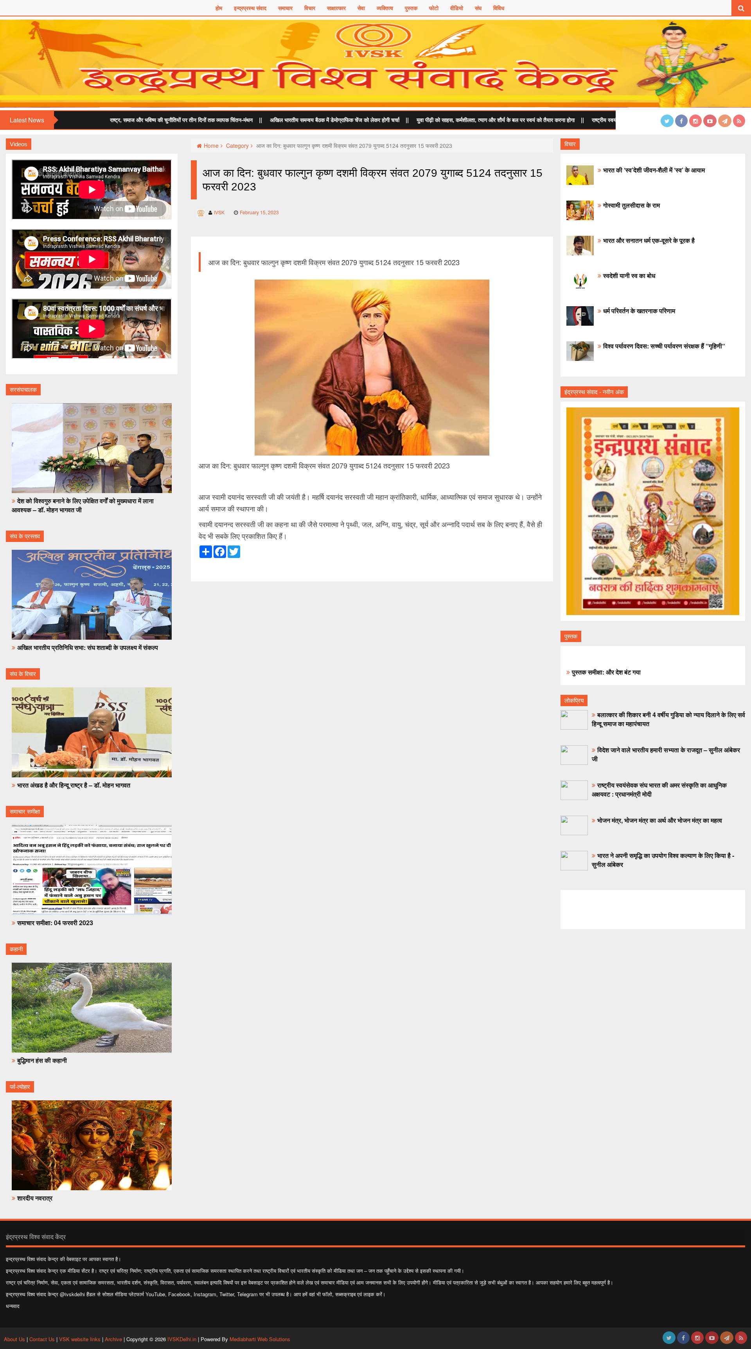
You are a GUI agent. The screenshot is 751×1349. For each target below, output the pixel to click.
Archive (113, 1339)
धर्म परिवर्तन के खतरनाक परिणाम (639, 310)
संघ (478, 8)
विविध (498, 8)
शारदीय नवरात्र (34, 1197)
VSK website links (79, 1339)
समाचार (285, 8)
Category (237, 145)
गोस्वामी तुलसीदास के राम (631, 205)
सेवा (361, 8)
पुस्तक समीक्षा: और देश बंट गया (606, 671)
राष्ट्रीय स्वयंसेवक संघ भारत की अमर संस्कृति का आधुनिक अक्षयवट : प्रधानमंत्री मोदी (659, 789)
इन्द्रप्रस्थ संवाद (250, 8)
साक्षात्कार (336, 8)
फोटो (433, 8)
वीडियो (456, 8)
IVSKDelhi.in (181, 1339)
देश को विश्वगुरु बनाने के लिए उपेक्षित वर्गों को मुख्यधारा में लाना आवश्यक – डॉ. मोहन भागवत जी (83, 505)
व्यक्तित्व (385, 8)
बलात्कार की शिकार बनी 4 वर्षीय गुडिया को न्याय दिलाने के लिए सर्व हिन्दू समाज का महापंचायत (668, 719)
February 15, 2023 (259, 212)
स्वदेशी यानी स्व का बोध (629, 275)
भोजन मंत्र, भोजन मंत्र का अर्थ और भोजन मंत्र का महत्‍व (659, 820)
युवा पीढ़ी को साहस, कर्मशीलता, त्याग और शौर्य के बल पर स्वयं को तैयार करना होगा (434, 120)
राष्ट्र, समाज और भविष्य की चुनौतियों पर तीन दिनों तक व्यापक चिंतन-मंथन (120, 120)
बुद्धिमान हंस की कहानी (42, 1060)
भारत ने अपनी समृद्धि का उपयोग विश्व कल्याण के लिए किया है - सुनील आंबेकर (663, 860)
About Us (15, 1339)
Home (211, 145)
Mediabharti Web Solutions (260, 1339)
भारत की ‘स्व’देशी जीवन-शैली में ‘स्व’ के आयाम (654, 169)
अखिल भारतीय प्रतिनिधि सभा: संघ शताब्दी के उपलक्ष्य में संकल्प (87, 647)
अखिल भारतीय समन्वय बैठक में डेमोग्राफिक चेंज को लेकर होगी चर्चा (273, 120)
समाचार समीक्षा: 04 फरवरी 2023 (55, 922)
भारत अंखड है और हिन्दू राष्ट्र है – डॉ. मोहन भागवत (73, 784)
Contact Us (42, 1339)
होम (219, 8)
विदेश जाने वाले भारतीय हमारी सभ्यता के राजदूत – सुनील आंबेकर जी (666, 754)
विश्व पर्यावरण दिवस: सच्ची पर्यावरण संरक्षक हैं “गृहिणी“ (664, 345)
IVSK (219, 212)
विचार (309, 8)
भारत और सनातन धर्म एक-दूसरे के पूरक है (649, 240)
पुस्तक (411, 8)
